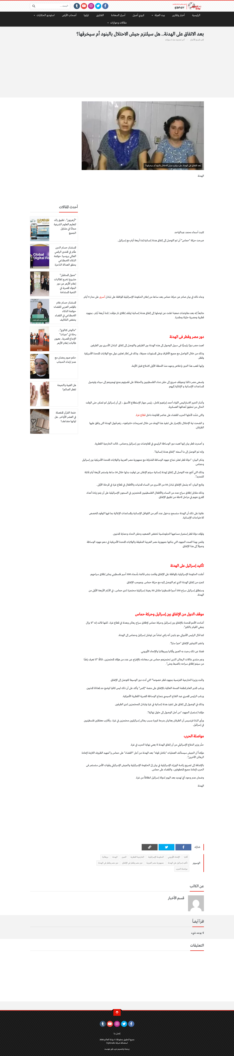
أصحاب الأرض (69, 15)
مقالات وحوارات (118, 22)
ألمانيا (186, 857)
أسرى (102, 297)
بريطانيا (105, 857)
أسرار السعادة (118, 15)
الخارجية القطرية (137, 857)
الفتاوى (100, 15)
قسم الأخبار (195, 39)
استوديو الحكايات (46, 15)
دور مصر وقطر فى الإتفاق (132, 863)
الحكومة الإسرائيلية (156, 857)
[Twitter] (98, 6)
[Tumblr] (77, 6)
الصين (124, 857)
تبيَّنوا (86, 15)
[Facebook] (105, 6)
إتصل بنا (117, 1033)
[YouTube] (84, 6)
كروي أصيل (138, 15)
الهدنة (114, 857)
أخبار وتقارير (178, 15)
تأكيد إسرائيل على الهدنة (178, 863)
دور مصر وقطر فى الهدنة (108, 863)
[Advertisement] (117, 67)
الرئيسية (196, 15)
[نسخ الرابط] (150, 847)
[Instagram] (91, 6)
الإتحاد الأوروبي (174, 857)
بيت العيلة (160, 15)
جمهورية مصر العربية (155, 863)
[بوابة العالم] (188, 6)
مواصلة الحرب (182, 869)
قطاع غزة (140, 415)
